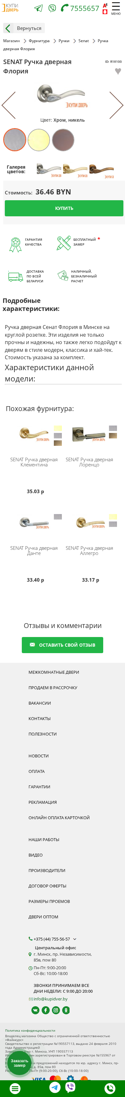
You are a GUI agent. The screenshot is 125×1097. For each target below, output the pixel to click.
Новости (39, 756)
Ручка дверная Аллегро (89, 550)
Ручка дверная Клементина (34, 462)
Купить (64, 208)
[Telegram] (38, 8)
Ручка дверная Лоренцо (89, 462)
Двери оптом (43, 917)
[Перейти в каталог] (15, 1088)
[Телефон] (109, 1088)
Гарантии (39, 787)
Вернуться (29, 28)
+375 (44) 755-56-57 (52, 939)
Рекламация (43, 802)
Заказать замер (19, 1063)
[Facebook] (43, 1010)
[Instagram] (53, 1010)
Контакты (40, 718)
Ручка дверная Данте (34, 550)
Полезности (43, 734)
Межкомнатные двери (54, 672)
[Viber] (52, 9)
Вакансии (40, 703)
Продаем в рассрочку (53, 687)
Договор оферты (47, 886)
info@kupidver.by (51, 999)
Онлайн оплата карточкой (59, 817)
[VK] (33, 1010)
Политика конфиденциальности (30, 1030)
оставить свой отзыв (67, 645)
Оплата (37, 771)
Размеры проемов (49, 901)
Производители (47, 870)
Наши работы (44, 839)
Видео (36, 855)
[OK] (63, 1010)
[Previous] (15, 105)
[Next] (109, 105)
